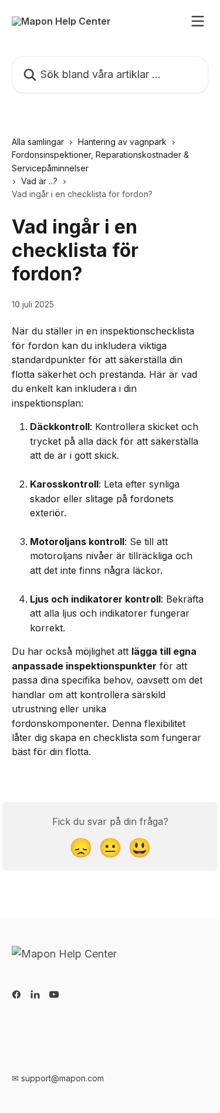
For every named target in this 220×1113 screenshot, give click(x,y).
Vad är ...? (39, 181)
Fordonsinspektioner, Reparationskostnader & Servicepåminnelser (100, 161)
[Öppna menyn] (197, 21)
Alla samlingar (38, 142)
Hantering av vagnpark (122, 142)
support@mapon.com (62, 1078)
